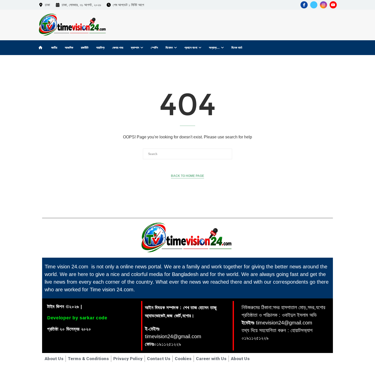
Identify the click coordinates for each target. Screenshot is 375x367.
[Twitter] (313, 4)
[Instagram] (323, 4)
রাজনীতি (85, 47)
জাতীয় (54, 47)
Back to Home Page (187, 176)
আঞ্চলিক (69, 47)
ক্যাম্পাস (135, 47)
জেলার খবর (117, 47)
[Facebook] (304, 4)
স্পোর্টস (154, 47)
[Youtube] (333, 4)
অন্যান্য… (214, 47)
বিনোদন (169, 47)
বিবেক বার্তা (236, 47)
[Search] (332, 48)
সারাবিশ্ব (100, 47)
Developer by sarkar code (77, 317)
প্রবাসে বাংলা (190, 47)
